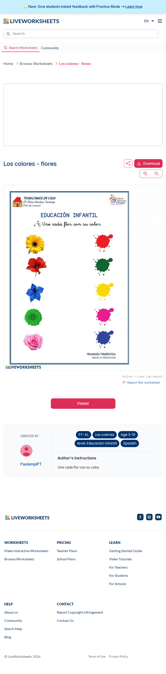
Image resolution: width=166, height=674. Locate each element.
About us (11, 612)
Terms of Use (96, 656)
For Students (118, 575)
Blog (7, 637)
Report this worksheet (143, 382)
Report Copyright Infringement (80, 612)
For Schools (117, 584)
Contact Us (65, 620)
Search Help (13, 629)
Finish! (83, 403)
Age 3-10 (128, 434)
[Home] (31, 21)
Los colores (104, 434)
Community (13, 620)
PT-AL (83, 434)
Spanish (129, 443)
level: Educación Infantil (97, 443)
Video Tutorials (120, 559)
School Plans (66, 559)
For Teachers (118, 567)
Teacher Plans (67, 551)
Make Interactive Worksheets (26, 551)
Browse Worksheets (19, 559)
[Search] (8, 33)
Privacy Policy (118, 656)
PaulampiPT (31, 464)
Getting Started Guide (125, 551)
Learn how (133, 6)
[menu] (160, 21)
